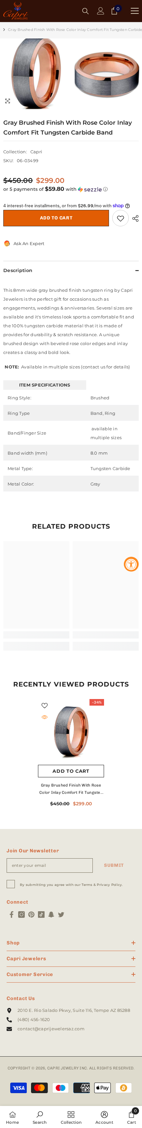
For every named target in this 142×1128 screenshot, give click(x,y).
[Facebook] (12, 914)
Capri (36, 151)
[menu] (135, 11)
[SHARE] (134, 218)
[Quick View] (45, 717)
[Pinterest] (31, 914)
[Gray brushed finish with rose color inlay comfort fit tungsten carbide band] (71, 732)
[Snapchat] (51, 914)
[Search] (85, 11)
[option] (35, 73)
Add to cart (56, 218)
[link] (36, 635)
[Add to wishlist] (120, 218)
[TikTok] (41, 914)
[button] (71, 189)
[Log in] (100, 10)
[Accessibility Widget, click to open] (131, 564)
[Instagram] (21, 914)
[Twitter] (61, 914)
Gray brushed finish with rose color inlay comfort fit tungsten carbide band (71, 789)
